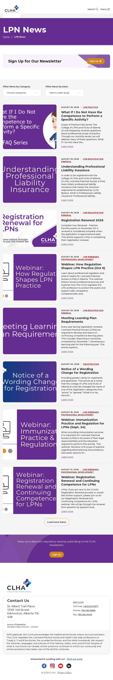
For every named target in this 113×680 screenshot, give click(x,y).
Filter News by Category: (16, 86)
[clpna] (12, 9)
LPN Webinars (91, 257)
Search (91, 9)
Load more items (56, 522)
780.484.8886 (88, 610)
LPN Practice (90, 107)
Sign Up (56, 554)
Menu (104, 9)
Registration (91, 364)
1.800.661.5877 (90, 606)
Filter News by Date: (57, 86)
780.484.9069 (85, 614)
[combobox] (22, 92)
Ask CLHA (78, 602)
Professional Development (77, 259)
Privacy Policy (64, 672)
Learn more (67, 146)
